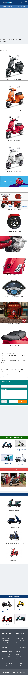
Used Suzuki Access (6, 640)
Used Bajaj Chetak (6, 643)
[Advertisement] (14, 23)
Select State (22, 2)
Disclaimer (18, 665)
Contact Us (18, 656)
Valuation (25, 6)
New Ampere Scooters (7, 661)
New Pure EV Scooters (7, 663)
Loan (21, 6)
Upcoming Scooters (20, 636)
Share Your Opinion (16, 366)
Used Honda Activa (6, 636)
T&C (17, 661)
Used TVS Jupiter (6, 638)
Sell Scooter (3, 6)
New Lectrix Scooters (7, 656)
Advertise (18, 658)
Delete (4, 376)
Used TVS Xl (5, 645)
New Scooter (16, 6)
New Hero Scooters (20, 643)
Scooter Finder (14, 470)
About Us (18, 654)
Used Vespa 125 (5, 647)
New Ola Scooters (6, 658)
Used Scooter (9, 6)
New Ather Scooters (6, 654)
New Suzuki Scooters (21, 645)
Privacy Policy (19, 663)
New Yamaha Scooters (21, 647)
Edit (1, 376)
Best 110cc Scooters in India (13, 488)
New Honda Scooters (21, 640)
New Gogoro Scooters (7, 665)
